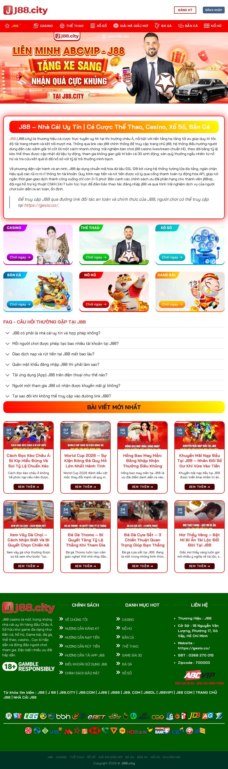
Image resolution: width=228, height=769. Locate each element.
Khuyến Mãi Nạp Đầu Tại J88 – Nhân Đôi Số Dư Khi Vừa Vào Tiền (199, 460)
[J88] (25, 10)
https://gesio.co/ (41, 205)
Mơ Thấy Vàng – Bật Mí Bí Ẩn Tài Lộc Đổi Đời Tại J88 (199, 540)
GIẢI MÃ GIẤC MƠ (134, 26)
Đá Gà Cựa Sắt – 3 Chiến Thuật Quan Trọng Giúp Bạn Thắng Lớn (143, 542)
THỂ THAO (74, 26)
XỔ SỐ (102, 26)
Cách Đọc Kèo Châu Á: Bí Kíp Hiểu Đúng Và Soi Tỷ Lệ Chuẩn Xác (29, 460)
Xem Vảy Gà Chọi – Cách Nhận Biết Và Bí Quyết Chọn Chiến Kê (28, 540)
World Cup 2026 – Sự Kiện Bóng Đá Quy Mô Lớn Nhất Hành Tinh (85, 460)
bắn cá (191, 26)
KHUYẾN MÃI (118, 37)
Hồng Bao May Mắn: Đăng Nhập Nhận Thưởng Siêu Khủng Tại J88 (142, 463)
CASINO (46, 26)
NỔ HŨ (216, 26)
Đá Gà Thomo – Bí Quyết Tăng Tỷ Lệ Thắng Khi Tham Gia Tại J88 (85, 542)
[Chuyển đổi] (7, 333)
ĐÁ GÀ (166, 26)
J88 (14, 26)
